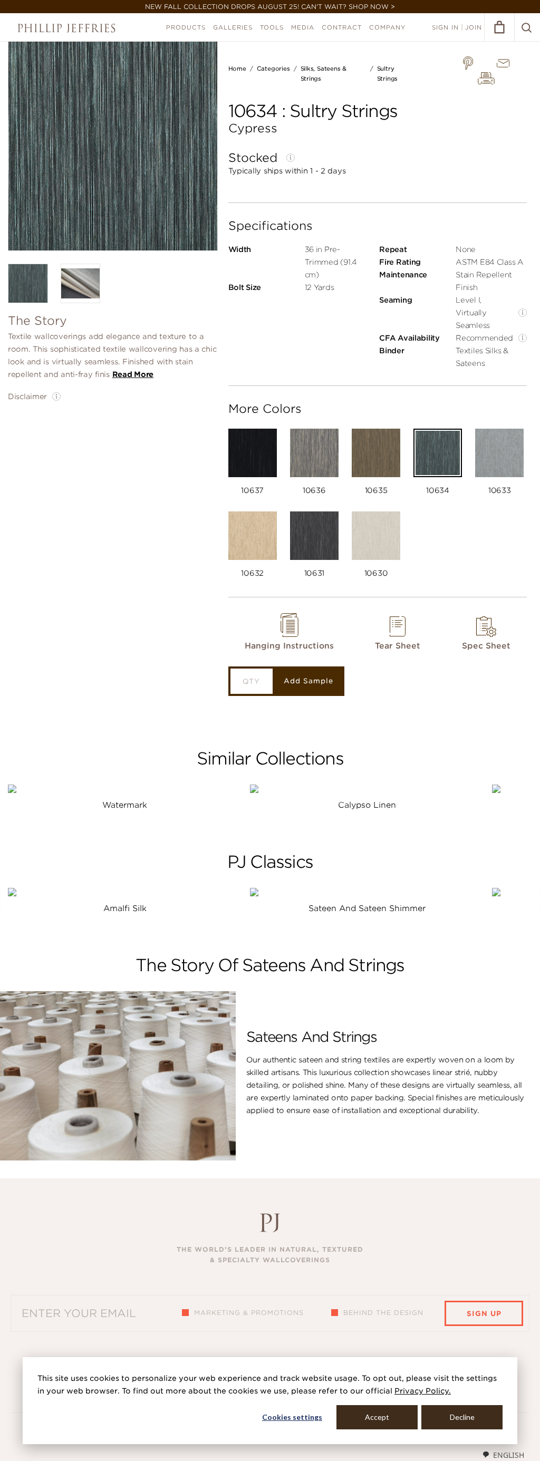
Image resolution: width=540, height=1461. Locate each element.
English (508, 1455)
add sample (308, 681)
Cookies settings (292, 1416)
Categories (273, 68)
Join (473, 27)
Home (237, 68)
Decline (462, 1416)
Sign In (445, 27)
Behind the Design (383, 1312)
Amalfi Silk (125, 908)
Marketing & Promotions (249, 1312)
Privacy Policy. (422, 1391)
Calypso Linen (367, 805)
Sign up (484, 1314)
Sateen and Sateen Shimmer (367, 908)
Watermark (124, 805)
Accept (377, 1416)
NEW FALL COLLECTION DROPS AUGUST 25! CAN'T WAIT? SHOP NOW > (270, 7)
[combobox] (503, 1454)
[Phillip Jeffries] (66, 28)
